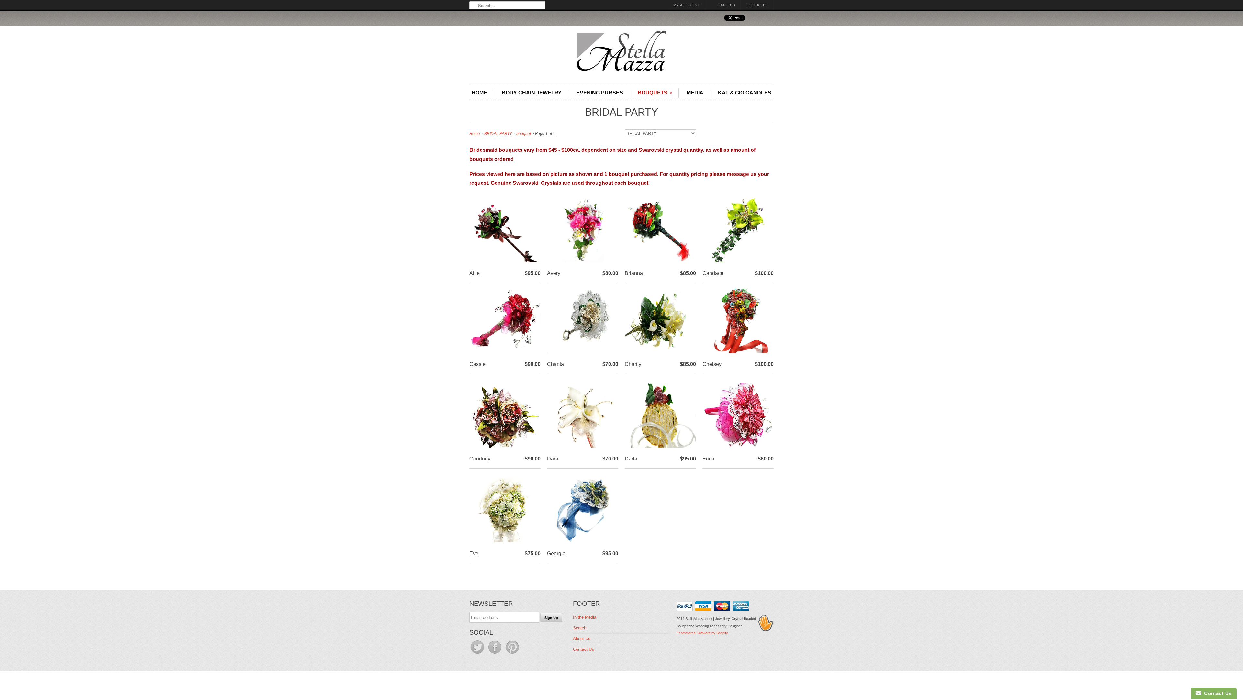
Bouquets (655, 92)
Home (479, 92)
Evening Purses (599, 92)
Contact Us (583, 649)
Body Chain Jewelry (532, 92)
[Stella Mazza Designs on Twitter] (478, 653)
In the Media (584, 617)
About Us (581, 638)
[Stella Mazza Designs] (621, 52)
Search (579, 628)
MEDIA (695, 92)
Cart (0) (726, 5)
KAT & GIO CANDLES (744, 92)
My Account (686, 5)
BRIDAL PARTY (621, 112)
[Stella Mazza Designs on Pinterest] (512, 653)
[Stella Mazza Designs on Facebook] (495, 653)
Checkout (757, 5)
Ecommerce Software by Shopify (702, 633)
